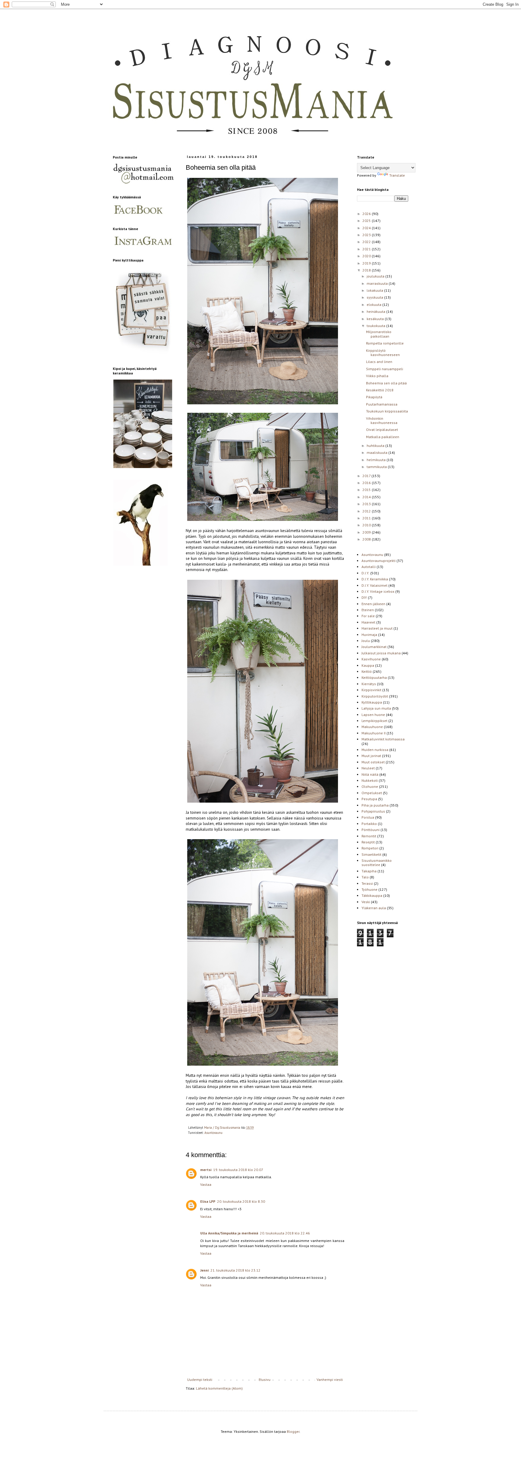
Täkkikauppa (372, 895)
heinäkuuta (376, 311)
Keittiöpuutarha (374, 677)
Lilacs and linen (379, 361)
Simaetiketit (371, 854)
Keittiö (367, 671)
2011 (367, 518)
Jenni (204, 1270)
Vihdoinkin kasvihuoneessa (381, 420)
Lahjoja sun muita (376, 708)
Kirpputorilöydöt (375, 696)
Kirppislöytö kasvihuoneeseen (383, 352)
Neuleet (368, 768)
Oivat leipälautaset (382, 429)
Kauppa (368, 665)
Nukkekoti (370, 780)
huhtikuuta (376, 445)
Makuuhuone (372, 726)
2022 (367, 241)
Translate (397, 175)
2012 (367, 511)
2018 (367, 270)
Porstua (368, 817)
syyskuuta (375, 297)
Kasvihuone (371, 659)
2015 (367, 489)
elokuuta (374, 304)
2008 (367, 539)
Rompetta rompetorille (385, 343)
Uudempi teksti (199, 1379)
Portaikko (369, 823)
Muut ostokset (373, 762)
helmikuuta (377, 459)
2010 (367, 525)
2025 (367, 220)
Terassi (367, 883)
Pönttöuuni (371, 829)
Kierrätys (369, 684)
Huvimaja (369, 634)
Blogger (293, 1431)
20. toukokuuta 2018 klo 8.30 (241, 1201)
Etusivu (264, 1379)
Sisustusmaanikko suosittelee (377, 862)
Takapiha (369, 871)
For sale (368, 616)
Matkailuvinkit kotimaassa (383, 739)
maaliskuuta (377, 452)
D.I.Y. (365, 573)
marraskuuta (378, 283)
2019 (367, 263)
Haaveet (368, 622)
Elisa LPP (207, 1201)
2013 (367, 504)
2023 (367, 235)
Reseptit (368, 842)
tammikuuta (377, 466)
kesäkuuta (376, 318)
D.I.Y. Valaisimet (374, 585)
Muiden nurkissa (375, 749)
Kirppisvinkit (371, 690)
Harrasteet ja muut (377, 628)
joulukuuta (376, 276)
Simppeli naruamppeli (384, 369)
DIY (364, 597)
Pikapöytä (374, 397)
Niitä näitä (370, 774)
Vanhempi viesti (330, 1379)
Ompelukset (372, 793)
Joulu (366, 640)
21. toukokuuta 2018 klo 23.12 (235, 1270)
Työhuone (369, 889)
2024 (367, 228)
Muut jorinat (371, 755)
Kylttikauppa (372, 702)
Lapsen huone (373, 714)
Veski (366, 902)
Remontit (369, 836)
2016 (367, 482)
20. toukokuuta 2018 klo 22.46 (285, 1233)
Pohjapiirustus (373, 811)
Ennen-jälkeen (373, 604)
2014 (367, 497)
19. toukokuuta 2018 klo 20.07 (238, 1169)
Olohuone (370, 786)
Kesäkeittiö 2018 (379, 390)
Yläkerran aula (374, 908)
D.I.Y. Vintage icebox (378, 591)
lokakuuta (375, 290)
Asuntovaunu (213, 1133)
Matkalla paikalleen (382, 437)
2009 (367, 532)
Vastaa (205, 1184)
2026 (367, 213)
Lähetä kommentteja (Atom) (219, 1388)
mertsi (205, 1169)
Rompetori (370, 848)
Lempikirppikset (374, 720)
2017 (366, 475)
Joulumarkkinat (374, 646)
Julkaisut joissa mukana (381, 653)
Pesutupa (369, 799)
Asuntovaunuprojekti (379, 560)
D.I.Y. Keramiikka (375, 579)
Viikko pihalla (377, 376)
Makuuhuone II (374, 733)
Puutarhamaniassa (381, 404)
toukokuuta (376, 325)
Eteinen (368, 610)
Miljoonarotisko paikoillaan (378, 333)
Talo (365, 877)
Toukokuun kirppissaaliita (387, 411)
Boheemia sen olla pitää (386, 383)
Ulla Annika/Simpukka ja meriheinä (229, 1233)
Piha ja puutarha (375, 805)
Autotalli (369, 566)
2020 (367, 256)
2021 (367, 249)
